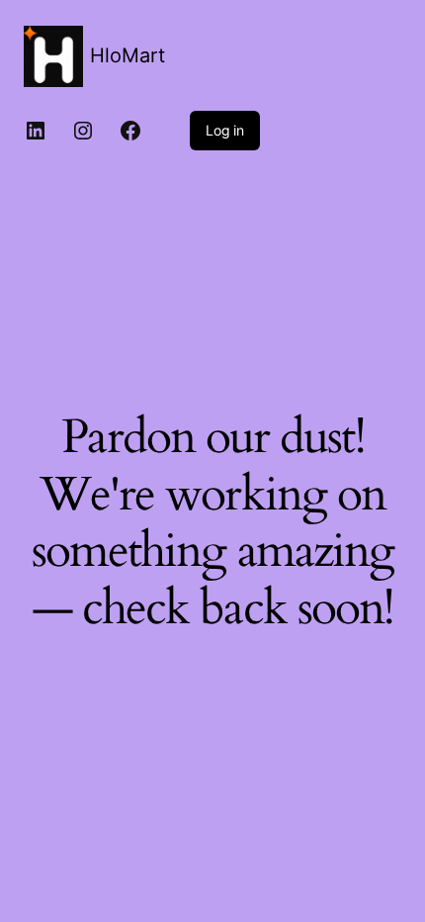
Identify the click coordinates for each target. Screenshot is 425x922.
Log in (225, 130)
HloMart (127, 55)
